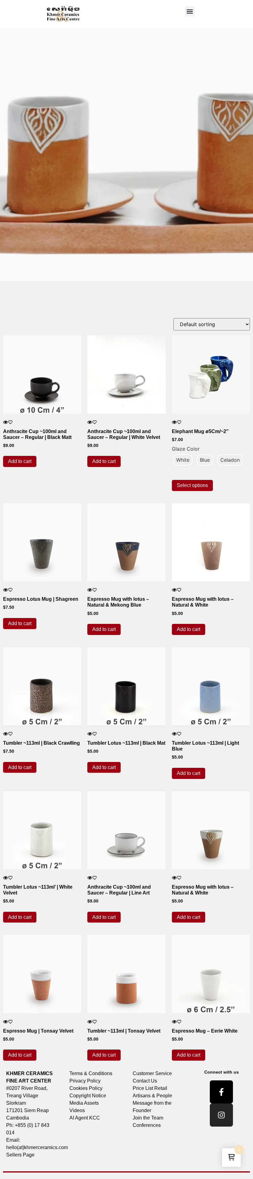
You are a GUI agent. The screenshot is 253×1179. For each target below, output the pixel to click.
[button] (190, 11)
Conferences (147, 1125)
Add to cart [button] (19, 461)
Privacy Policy (85, 1080)
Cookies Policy (85, 1088)
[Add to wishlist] (10, 422)
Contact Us (145, 1080)
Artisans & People (152, 1095)
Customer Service (152, 1073)
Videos (77, 1110)
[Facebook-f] (221, 1091)
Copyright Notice (87, 1095)
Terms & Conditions (90, 1073)
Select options (192, 485)
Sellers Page (20, 1154)
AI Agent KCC (84, 1117)
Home (12, 307)
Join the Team (148, 1117)
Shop (28, 307)
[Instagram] (221, 1115)
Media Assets (84, 1103)
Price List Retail (150, 1088)
